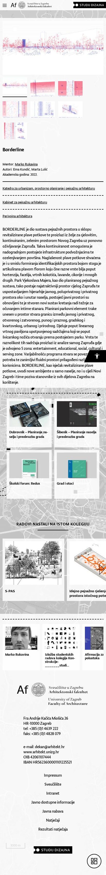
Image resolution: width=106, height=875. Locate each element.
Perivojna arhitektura (17, 216)
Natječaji (53, 820)
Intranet (52, 793)
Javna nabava (52, 811)
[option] (32, 570)
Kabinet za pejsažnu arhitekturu (25, 202)
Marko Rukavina (26, 164)
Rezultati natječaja (53, 829)
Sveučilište (53, 784)
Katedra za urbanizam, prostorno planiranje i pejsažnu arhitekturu (49, 188)
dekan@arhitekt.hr (50, 746)
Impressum (53, 775)
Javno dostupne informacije (53, 802)
